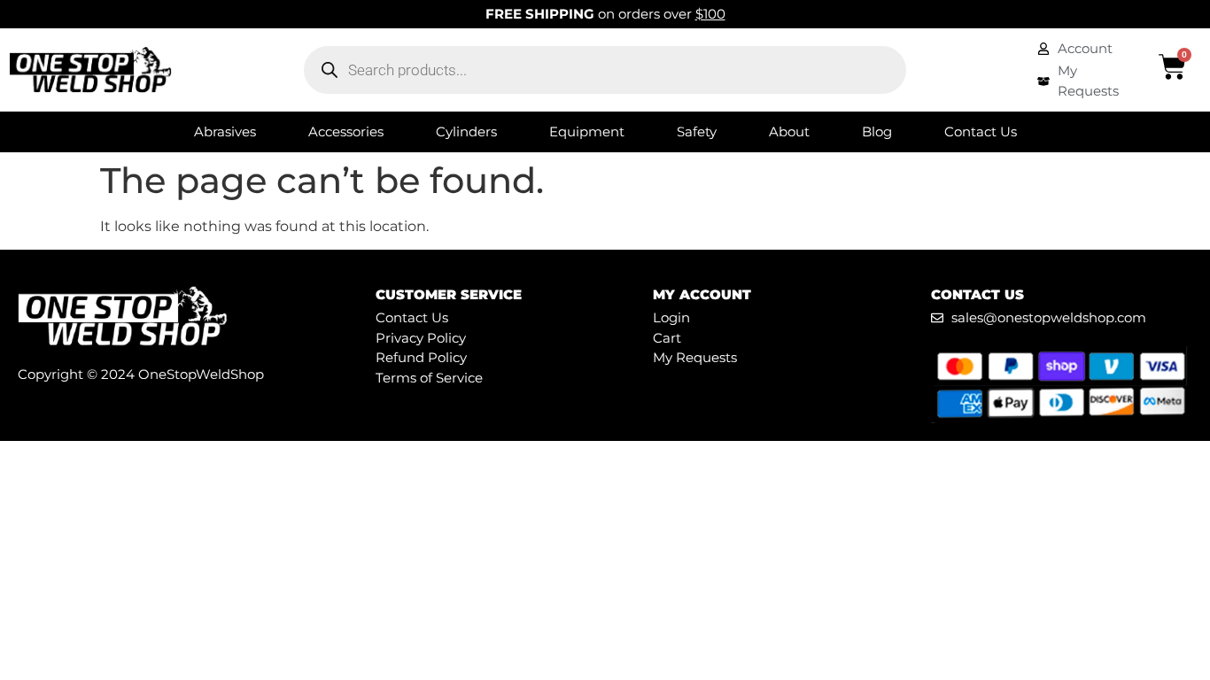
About (789, 131)
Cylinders (466, 131)
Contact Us (980, 131)
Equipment (586, 131)
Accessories (346, 131)
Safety (697, 131)
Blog (877, 131)
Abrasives (225, 131)
